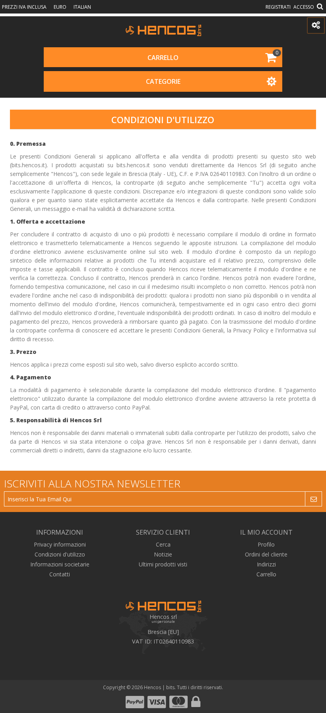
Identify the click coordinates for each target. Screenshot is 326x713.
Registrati (278, 7)
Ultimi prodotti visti (163, 564)
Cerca (163, 544)
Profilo (266, 544)
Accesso (303, 7)
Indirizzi (266, 564)
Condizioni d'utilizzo (60, 554)
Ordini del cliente (266, 554)
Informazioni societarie (59, 564)
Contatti (59, 574)
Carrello (163, 57)
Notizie (163, 554)
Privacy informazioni (60, 544)
